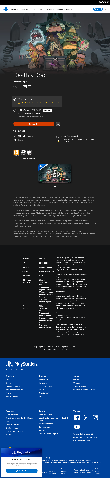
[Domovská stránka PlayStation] (5, 9)
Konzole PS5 (43, 380)
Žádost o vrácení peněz (14, 431)
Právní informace (43, 471)
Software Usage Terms (98, 471)
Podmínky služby (45, 414)
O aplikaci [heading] (10, 376)
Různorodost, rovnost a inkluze (84, 390)
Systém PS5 (24, 9)
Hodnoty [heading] (77, 376)
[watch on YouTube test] (65, 179)
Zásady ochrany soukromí (52, 471)
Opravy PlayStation (13, 424)
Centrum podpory (12, 414)
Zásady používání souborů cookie (86, 471)
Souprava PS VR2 (45, 386)
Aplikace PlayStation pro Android (85, 437)
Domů (8, 370)
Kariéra (8, 383)
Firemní (8, 393)
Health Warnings (62, 315)
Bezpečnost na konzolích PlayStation (19, 418)
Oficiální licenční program (48, 434)
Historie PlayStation (13, 396)
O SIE (7, 380)
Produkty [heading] (43, 376)
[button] (55, 173)
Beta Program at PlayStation (83, 440)
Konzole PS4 (43, 383)
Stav (7, 421)
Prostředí (76, 380)
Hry (32, 9)
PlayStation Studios (13, 386)
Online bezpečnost (80, 386)
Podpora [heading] (10, 411)
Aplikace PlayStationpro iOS (83, 434)
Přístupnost (77, 383)
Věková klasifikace (46, 424)
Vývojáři (42, 430)
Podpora (69, 9)
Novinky (60, 9)
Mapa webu (76, 471)
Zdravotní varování (46, 427)
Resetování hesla (12, 428)
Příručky (8, 434)
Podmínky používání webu (65, 471)
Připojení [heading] (77, 411)
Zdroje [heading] (42, 411)
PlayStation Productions (14, 390)
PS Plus (39, 9)
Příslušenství (49, 9)
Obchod (13, 9)
